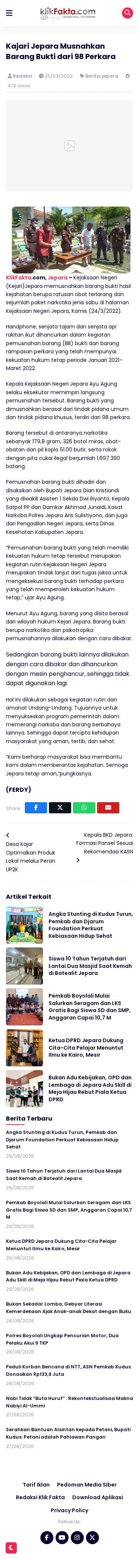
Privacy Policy (69, 1510)
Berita (92, 76)
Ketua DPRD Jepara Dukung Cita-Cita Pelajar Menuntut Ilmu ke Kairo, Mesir (86, 1048)
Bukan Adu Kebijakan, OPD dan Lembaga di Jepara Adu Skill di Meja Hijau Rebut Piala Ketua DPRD (90, 1088)
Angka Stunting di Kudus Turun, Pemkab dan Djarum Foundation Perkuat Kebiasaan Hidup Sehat (91, 925)
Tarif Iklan (36, 1484)
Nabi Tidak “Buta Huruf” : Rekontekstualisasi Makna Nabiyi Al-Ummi (69, 1402)
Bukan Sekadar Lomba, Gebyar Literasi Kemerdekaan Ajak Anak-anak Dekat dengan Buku (68, 1308)
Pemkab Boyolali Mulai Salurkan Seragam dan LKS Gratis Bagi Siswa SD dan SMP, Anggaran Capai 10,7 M (90, 1006)
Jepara (57, 277)
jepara (110, 76)
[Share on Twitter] (60, 807)
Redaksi (23, 76)
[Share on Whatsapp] (84, 807)
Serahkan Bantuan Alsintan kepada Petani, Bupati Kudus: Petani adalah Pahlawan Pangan (68, 1433)
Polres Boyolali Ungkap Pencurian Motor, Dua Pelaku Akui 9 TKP (62, 1339)
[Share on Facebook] (36, 807)
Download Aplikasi (97, 1497)
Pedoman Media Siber (87, 1484)
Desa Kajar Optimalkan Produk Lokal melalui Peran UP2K (30, 856)
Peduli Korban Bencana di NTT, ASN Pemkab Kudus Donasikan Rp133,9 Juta (68, 1370)
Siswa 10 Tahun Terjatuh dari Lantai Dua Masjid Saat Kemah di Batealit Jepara (90, 966)
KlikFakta (18, 277)
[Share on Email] (108, 807)
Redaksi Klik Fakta (40, 1497)
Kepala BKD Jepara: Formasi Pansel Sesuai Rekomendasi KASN (104, 843)
